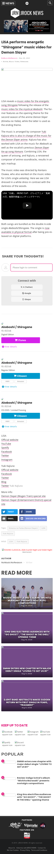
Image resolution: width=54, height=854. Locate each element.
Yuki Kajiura (8, 533)
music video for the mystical (21, 109)
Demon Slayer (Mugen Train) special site (23, 496)
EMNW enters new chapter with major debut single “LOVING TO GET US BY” (27, 669)
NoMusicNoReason (9, 58)
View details (11, 346)
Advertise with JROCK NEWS (26, 848)
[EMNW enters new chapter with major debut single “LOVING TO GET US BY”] (9, 762)
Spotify (5, 447)
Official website (9, 439)
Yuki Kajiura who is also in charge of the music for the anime (26, 135)
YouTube (6, 443)
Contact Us (42, 848)
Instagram (6, 459)
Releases (24, 62)
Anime (5, 62)
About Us (11, 848)
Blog (3, 481)
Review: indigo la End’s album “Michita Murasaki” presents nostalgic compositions (27, 600)
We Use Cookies (13, 850)
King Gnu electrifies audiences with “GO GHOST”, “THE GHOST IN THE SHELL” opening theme (27, 634)
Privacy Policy (25, 850)
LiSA (43, 528)
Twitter (5, 455)
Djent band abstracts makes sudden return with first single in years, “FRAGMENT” (27, 702)
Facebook (6, 451)
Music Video (14, 62)
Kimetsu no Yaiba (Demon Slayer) (23, 528)
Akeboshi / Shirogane (16, 327)
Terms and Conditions (39, 850)
